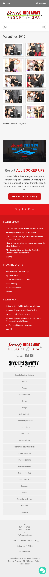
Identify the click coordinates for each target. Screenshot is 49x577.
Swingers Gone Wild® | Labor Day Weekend (23, 306)
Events (24, 388)
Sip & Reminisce (12, 275)
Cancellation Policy (24, 499)
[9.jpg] (35, 50)
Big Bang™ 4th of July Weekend (18, 314)
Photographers (24, 460)
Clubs (24, 492)
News (24, 401)
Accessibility (25, 564)
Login (7, 3)
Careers (24, 512)
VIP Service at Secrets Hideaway (19, 325)
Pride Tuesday (11, 284)
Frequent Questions (25, 421)
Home (24, 381)
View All (9, 257)
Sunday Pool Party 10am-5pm (18, 271)
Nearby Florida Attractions (24, 447)
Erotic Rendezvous (13, 288)
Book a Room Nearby (26, 196)
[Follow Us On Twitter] (31, 356)
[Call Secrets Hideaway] (5, 27)
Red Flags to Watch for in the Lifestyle (21, 232)
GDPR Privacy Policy (31, 561)
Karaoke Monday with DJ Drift (18, 280)
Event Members (24, 466)
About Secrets (24, 395)
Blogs (24, 408)
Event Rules (24, 434)
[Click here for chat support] (42, 570)
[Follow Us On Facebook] (27, 356)
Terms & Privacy (14, 561)
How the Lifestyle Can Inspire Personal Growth (24, 228)
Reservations (24, 440)
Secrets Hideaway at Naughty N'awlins (21, 310)
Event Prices (25, 427)
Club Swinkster (25, 414)
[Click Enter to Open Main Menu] (43, 27)
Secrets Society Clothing (24, 375)
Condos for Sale (24, 473)
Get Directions (24, 551)
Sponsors (24, 486)
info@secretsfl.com (24, 535)
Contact (42, 3)
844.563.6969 (24, 530)
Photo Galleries (24, 453)
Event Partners (25, 479)
